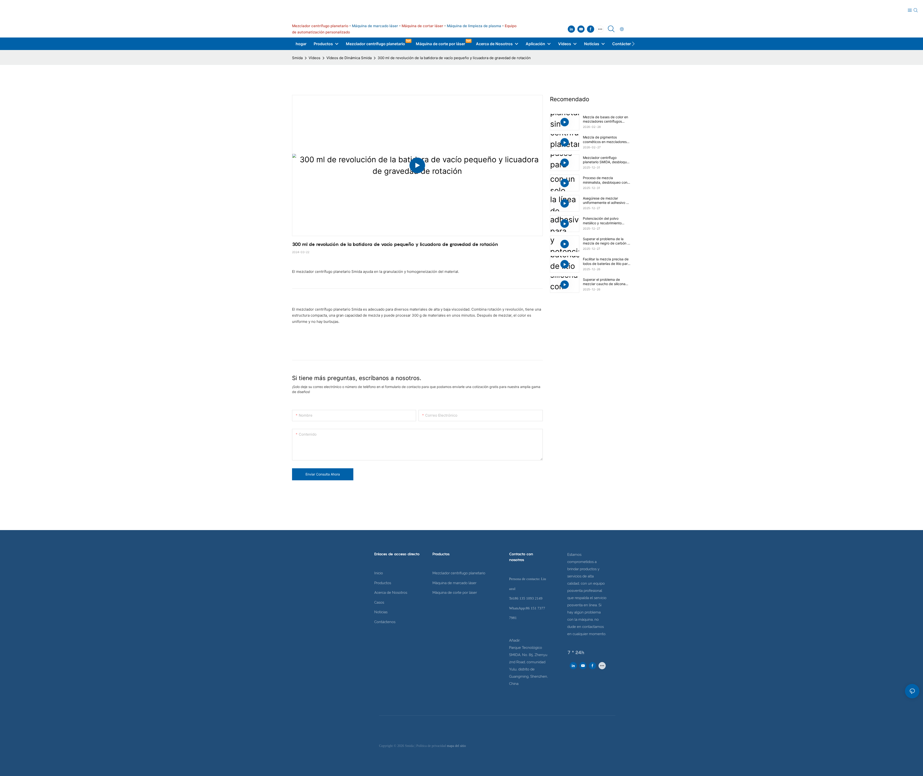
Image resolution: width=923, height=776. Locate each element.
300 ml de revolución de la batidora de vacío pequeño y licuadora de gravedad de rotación (454, 58)
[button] (633, 44)
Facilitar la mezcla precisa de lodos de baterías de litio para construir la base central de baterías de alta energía (606, 261)
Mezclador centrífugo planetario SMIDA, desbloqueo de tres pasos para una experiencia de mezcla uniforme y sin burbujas (606, 160)
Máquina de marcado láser (454, 583)
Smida (297, 58)
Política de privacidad (431, 746)
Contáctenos (384, 622)
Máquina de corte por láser (454, 592)
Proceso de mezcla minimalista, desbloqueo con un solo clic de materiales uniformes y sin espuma (605, 180)
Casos (379, 602)
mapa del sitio (456, 746)
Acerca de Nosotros (390, 592)
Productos (382, 583)
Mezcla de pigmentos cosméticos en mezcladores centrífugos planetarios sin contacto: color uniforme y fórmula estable (605, 139)
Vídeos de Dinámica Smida (349, 58)
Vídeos (314, 58)
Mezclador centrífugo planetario (458, 573)
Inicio (378, 573)
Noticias (380, 612)
